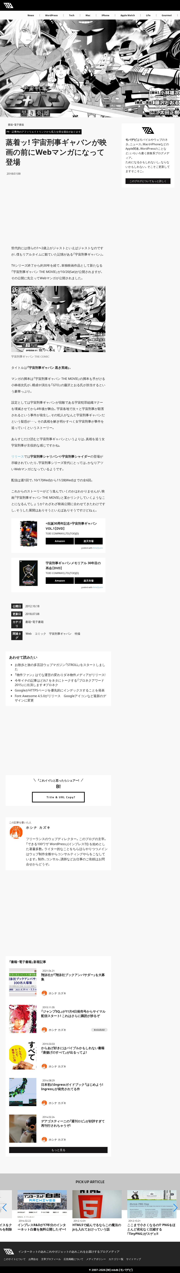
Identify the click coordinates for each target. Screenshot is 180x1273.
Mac (88, 15)
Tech (71, 15)
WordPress (51, 15)
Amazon (60, 541)
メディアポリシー (96, 1259)
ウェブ (158, 140)
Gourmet (167, 15)
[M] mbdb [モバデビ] (119, 1270)
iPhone (105, 15)
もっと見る (58, 1150)
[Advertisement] (58, 210)
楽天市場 (89, 541)
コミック (40, 634)
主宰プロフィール (51, 1259)
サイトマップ (133, 1259)
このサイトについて (15, 1259)
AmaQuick (98, 548)
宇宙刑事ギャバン (60, 634)
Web (29, 634)
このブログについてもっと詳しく (148, 181)
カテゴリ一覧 (116, 1259)
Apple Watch (128, 15)
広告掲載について (73, 1259)
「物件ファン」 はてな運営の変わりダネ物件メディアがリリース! (60, 675)
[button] (4, 1207)
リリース (17, 456)
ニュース (135, 144)
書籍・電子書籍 (16, 124)
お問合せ (33, 1259)
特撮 (77, 634)
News (31, 15)
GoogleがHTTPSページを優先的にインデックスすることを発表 (60, 690)
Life (148, 15)
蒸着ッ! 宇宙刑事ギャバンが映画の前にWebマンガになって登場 (56, 152)
